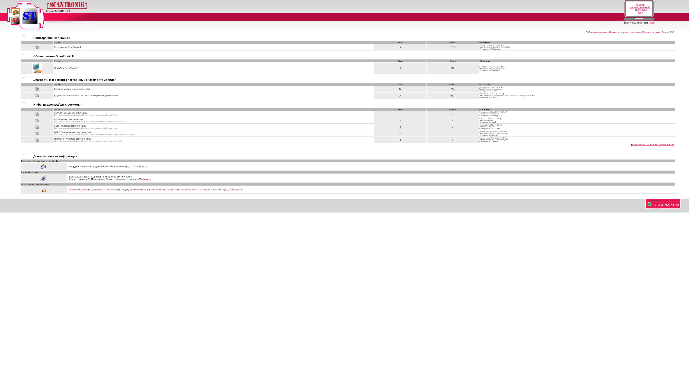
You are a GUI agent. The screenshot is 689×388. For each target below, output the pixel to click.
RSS (652, 23)
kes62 (85, 189)
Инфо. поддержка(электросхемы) (57, 104)
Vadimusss (495, 49)
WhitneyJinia (496, 116)
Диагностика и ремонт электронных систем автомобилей (74, 79)
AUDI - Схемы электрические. (70, 126)
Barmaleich (496, 70)
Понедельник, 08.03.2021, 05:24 (491, 138)
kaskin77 (73, 189)
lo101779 (494, 97)
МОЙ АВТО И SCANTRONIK (495, 68)
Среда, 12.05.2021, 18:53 (489, 125)
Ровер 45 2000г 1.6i (491, 114)
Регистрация (640, 10)
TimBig (494, 91)
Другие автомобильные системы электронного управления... (86, 95)
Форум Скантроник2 (640, 7)
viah (123, 189)
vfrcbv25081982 (138, 189)
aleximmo (111, 189)
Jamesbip (234, 189)
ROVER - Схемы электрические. (71, 113)
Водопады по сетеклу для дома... (497, 133)
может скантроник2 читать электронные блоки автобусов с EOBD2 (509, 95)
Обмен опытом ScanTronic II (53, 56)
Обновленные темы (597, 32)
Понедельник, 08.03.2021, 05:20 (491, 131)
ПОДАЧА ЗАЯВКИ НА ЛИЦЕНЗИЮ (497, 47)
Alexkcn (494, 135)
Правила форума (651, 32)
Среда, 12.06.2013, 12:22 (489, 118)
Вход (640, 12)
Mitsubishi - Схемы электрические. (72, 139)
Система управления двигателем (72, 89)
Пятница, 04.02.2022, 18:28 (489, 94)
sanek (493, 122)
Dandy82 (170, 189)
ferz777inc (495, 129)
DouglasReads (187, 189)
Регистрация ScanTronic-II (51, 38)
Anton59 (97, 189)
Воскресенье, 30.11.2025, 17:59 (491, 112)
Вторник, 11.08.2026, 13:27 (489, 45)
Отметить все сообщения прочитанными (653, 144)
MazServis (205, 189)
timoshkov (156, 189)
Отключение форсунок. (493, 89)
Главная (640, 5)
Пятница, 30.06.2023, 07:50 (489, 87)
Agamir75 (219, 189)
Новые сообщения (618, 32)
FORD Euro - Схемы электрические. (73, 132)
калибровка (488, 120)
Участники (635, 32)
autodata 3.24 (489, 127)
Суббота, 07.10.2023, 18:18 (489, 66)
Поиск (665, 32)
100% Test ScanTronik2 (66, 68)
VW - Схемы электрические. (69, 119)
